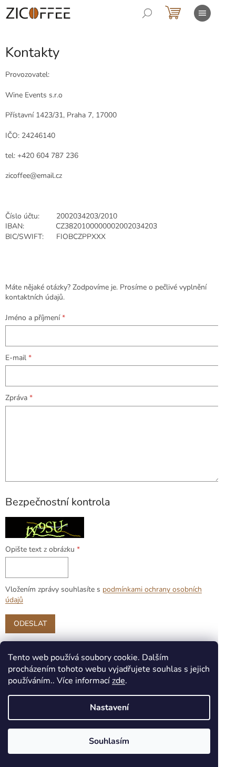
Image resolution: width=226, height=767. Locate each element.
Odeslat (30, 624)
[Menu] (202, 13)
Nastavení (109, 707)
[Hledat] (147, 13)
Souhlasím (109, 741)
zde (118, 680)
